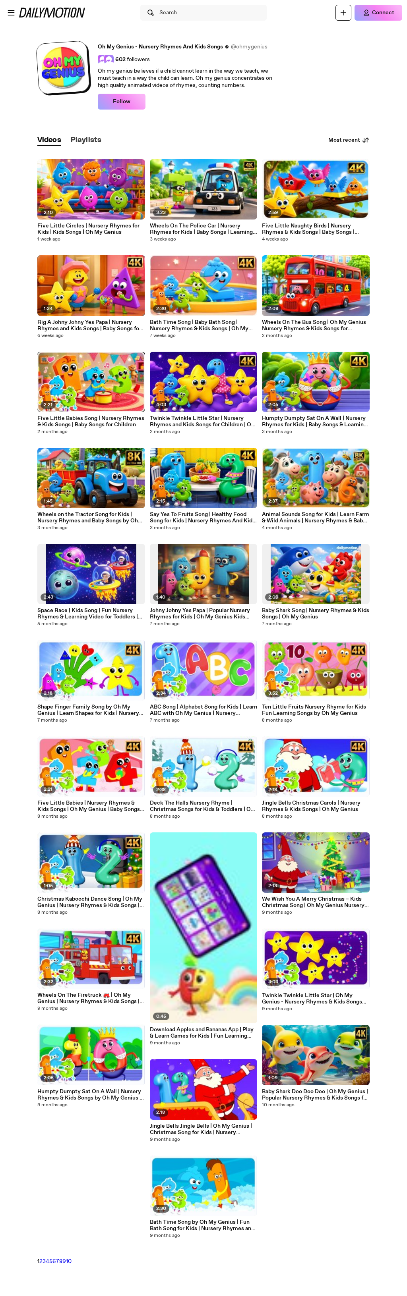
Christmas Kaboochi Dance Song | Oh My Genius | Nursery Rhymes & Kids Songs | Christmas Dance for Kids (89, 902)
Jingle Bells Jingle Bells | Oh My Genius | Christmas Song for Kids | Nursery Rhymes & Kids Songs (201, 1129)
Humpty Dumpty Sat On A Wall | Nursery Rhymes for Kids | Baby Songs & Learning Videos (314, 421)
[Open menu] (11, 13)
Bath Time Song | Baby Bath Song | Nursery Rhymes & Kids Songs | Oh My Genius (199, 325)
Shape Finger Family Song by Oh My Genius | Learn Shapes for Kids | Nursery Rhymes (88, 710)
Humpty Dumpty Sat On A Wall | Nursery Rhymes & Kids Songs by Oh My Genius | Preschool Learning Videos (89, 1094)
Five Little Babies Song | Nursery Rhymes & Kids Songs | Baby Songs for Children (90, 421)
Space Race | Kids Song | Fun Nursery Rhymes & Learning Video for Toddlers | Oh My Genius (87, 613)
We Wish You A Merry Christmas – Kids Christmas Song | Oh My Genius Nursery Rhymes (313, 902)
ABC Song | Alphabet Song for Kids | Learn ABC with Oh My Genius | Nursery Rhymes (203, 710)
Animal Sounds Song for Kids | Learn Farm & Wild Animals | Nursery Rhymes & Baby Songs (315, 517)
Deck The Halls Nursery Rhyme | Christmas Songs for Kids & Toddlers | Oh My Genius (202, 806)
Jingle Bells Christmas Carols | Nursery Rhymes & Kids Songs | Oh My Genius (311, 806)
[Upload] (343, 13)
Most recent (344, 140)
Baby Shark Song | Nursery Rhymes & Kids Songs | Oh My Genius (315, 613)
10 (69, 1261)
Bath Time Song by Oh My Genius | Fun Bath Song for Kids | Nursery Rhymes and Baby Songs (202, 1225)
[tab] (49, 140)
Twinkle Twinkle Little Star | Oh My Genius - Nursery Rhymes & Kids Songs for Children (312, 998)
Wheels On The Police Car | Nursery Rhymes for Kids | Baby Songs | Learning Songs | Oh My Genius (201, 229)
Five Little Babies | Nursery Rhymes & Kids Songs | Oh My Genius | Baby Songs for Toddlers (88, 806)
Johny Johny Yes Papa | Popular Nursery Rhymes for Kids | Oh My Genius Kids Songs (200, 613)
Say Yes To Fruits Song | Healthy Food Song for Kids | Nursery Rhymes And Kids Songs (202, 517)
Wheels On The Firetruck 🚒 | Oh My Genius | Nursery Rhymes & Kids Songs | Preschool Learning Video (88, 998)
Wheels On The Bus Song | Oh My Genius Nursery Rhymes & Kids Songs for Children (314, 325)
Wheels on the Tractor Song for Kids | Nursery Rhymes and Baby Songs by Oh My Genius (87, 517)
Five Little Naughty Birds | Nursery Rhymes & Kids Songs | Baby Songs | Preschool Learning (308, 229)
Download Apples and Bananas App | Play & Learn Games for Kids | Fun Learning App (202, 1032)
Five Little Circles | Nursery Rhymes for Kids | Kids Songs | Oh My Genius (88, 229)
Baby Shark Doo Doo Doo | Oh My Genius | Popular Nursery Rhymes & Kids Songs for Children (315, 1094)
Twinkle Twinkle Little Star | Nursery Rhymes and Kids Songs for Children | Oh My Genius (202, 421)
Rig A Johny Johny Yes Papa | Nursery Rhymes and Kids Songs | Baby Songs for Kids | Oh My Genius (89, 325)
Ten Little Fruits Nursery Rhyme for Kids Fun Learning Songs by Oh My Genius (314, 710)
